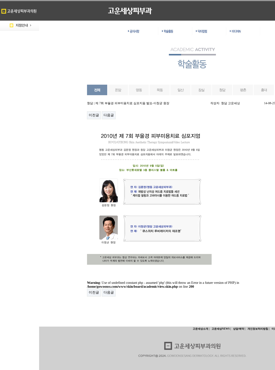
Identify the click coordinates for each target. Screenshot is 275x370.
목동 (160, 90)
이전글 (94, 115)
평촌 (243, 90)
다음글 (109, 115)
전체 (97, 90)
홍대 (264, 90)
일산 (180, 90)
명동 (139, 90)
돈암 (118, 90)
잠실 (201, 90)
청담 (222, 90)
